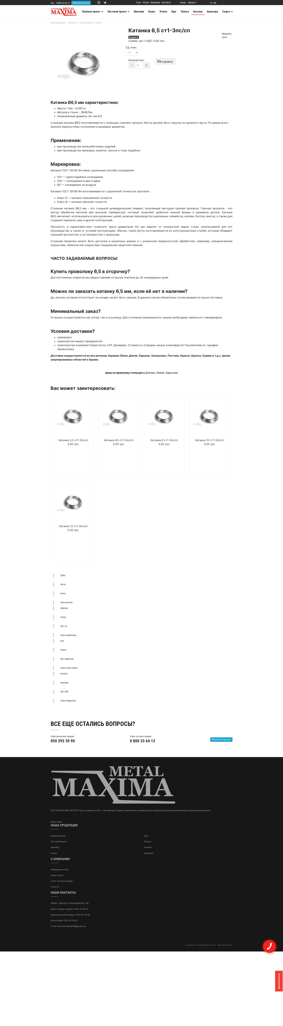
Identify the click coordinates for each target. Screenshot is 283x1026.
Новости (55, 886)
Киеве (160, 372)
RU (215, 3)
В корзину (167, 61)
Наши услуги (57, 875)
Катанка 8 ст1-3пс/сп (164, 440)
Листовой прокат (59, 841)
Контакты (166, 2)
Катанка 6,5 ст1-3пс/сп (118, 440)
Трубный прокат (58, 836)
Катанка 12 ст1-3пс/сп (73, 526)
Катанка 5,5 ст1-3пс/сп (73, 440)
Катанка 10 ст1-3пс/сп (209, 440)
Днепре (150, 372)
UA (211, 3)
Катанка (148, 847)
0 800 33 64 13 (63, 3)
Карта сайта (56, 822)
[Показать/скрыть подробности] (223, 2)
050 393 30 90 (63, 741)
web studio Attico (224, 945)
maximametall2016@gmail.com (71, 926)
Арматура (148, 853)
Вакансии (155, 2)
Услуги (146, 2)
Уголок (54, 853)
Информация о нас (60, 869)
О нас (138, 2)
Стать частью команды (62, 881)
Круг (146, 836)
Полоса (147, 841)
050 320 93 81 (70, 920)
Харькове (172, 372)
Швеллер (55, 847)
